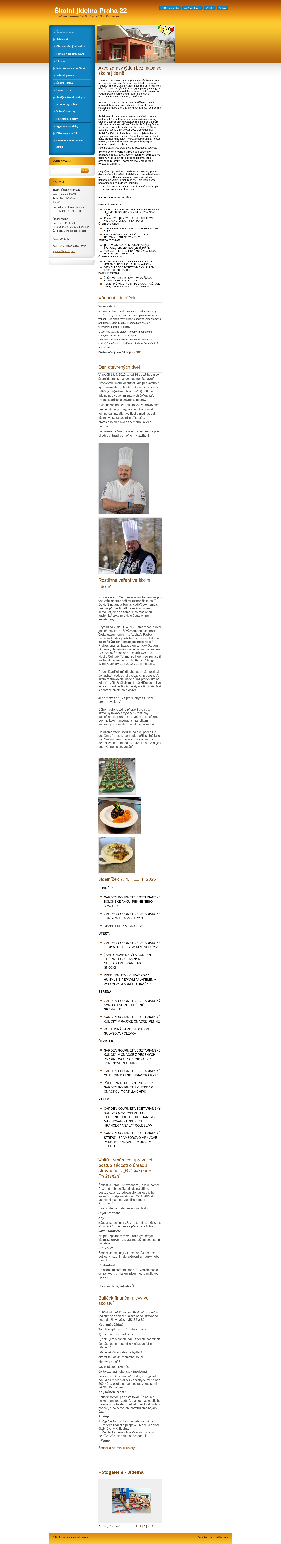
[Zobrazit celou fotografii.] (131, 1501)
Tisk (224, 8)
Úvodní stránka (171, 8)
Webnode (223, 1537)
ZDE (138, 352)
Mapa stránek (193, 8)
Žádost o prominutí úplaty (116, 1448)
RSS (211, 8)
